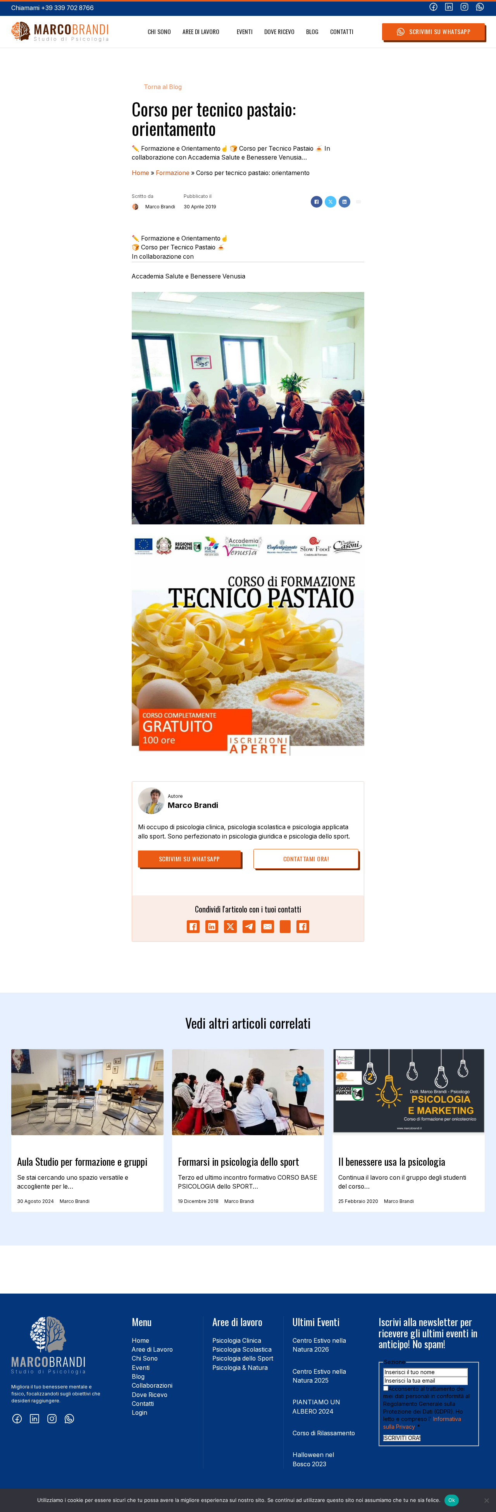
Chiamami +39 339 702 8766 (52, 8)
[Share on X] (230, 926)
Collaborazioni (152, 1385)
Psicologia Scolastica (242, 1349)
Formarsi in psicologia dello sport (238, 1161)
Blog (312, 31)
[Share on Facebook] (193, 926)
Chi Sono (159, 31)
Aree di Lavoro (201, 31)
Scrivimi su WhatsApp (439, 31)
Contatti (341, 31)
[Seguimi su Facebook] (433, 8)
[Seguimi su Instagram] (464, 8)
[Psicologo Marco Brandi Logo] (59, 32)
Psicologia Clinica (236, 1340)
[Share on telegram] (249, 926)
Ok (451, 1500)
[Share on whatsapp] (285, 926)
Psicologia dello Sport (242, 1358)
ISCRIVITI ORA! (401, 1438)
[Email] (358, 202)
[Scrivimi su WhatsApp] (480, 8)
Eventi (245, 31)
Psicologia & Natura (240, 1367)
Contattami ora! (306, 858)
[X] (330, 202)
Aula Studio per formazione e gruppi (82, 1161)
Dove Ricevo (279, 31)
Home (140, 173)
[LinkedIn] (344, 202)
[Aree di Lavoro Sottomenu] (223, 31)
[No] (486, 1500)
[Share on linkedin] (211, 926)
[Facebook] (316, 202)
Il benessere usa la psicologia (391, 1161)
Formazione (172, 173)
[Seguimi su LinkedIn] (449, 8)
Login (139, 1412)
